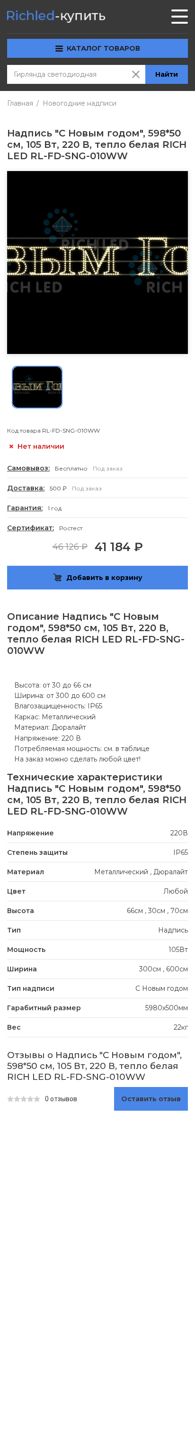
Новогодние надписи (79, 103)
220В (179, 833)
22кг (181, 1027)
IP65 (180, 852)
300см (150, 969)
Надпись (173, 930)
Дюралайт (170, 872)
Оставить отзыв (151, 1099)
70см (179, 910)
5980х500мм (166, 1008)
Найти (166, 74)
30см (156, 910)
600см (177, 969)
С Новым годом (161, 988)
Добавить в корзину (104, 577)
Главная (20, 103)
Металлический (121, 872)
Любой (175, 891)
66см (135, 910)
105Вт (178, 949)
